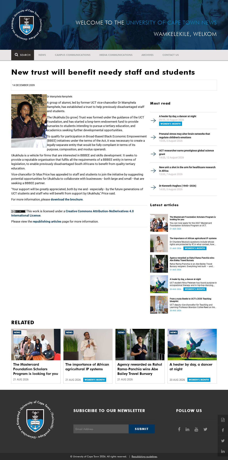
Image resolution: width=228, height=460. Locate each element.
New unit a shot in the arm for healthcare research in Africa (187, 169)
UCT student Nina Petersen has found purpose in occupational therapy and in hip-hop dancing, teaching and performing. (193, 284)
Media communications (116, 55)
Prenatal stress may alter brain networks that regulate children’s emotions (184, 135)
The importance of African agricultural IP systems (193, 238)
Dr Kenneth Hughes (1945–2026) (177, 185)
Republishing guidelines (144, 456)
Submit (141, 429)
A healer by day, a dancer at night (177, 116)
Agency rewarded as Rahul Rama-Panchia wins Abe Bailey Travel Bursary (192, 259)
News (42, 55)
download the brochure (67, 199)
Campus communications (72, 55)
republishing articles (47, 221)
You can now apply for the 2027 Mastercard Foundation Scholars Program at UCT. (191, 224)
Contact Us (170, 55)
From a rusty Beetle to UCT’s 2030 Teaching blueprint (190, 300)
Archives (147, 55)
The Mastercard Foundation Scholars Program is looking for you (193, 218)
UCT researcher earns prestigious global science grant (186, 152)
